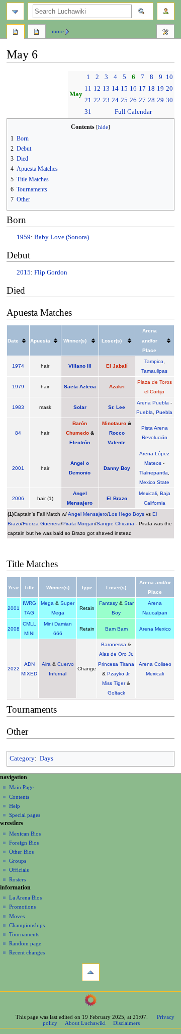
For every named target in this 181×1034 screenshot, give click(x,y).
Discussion (36, 33)
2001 (18, 468)
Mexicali (148, 493)
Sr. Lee (116, 407)
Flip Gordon (50, 272)
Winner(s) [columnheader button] (74, 340)
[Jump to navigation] (15, 11)
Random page (25, 943)
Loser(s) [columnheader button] (112, 340)
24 (115, 100)
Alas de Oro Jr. (116, 654)
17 (142, 88)
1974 (18, 366)
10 (169, 77)
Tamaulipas (154, 371)
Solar (79, 407)
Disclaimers (126, 1023)
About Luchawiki (85, 1023)
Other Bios (21, 852)
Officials (19, 870)
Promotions (22, 907)
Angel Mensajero (87, 514)
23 (106, 100)
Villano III (80, 366)
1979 (18, 386)
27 (142, 100)
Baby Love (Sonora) (61, 237)
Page (15, 33)
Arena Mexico (155, 629)
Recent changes (27, 952)
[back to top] (91, 972)
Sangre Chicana (115, 523)
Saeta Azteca (80, 386)
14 (115, 88)
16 (133, 88)
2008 (14, 629)
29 (160, 100)
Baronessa (113, 644)
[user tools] (165, 11)
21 (88, 100)
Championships (27, 925)
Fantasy (108, 603)
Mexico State (154, 482)
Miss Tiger (113, 683)
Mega (47, 603)
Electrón (79, 442)
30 (169, 100)
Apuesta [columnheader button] (40, 340)
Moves (17, 916)
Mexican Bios (25, 834)
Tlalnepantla (153, 472)
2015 (24, 272)
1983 (18, 407)
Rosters (17, 879)
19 (160, 88)
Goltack (116, 693)
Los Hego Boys (126, 514)
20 (169, 88)
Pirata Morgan (78, 523)
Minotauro (114, 423)
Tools (165, 33)
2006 (18, 498)
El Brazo (117, 498)
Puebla (144, 412)
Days (46, 758)
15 (124, 88)
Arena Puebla (153, 402)
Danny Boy (117, 468)
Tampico (153, 361)
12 (97, 88)
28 (151, 100)
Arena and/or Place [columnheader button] (149, 340)
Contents (19, 797)
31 (88, 111)
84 (18, 433)
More (58, 31)
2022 (14, 668)
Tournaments (24, 934)
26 (133, 100)
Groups (17, 861)
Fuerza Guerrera (42, 523)
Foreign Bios (24, 843)
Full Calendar (133, 111)
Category (22, 758)
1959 (24, 237)
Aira (46, 664)
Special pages (24, 815)
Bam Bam (116, 629)
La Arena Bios (25, 897)
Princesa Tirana (116, 664)
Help (14, 806)
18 (151, 88)
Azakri (117, 386)
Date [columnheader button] (13, 340)
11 (88, 88)
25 (124, 100)
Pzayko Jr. (119, 673)
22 (97, 100)
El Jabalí (117, 366)
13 (106, 88)
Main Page (21, 787)
